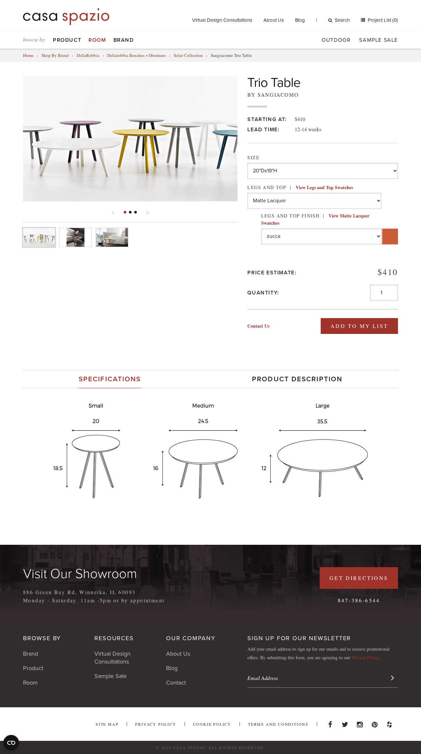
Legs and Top (300, 187)
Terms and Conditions (278, 724)
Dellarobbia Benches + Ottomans (136, 55)
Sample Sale (378, 40)
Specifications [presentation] (110, 379)
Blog (300, 20)
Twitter (345, 723)
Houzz (389, 723)
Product (67, 40)
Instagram (360, 723)
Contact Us (258, 325)
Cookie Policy (212, 724)
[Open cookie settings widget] (11, 743)
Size (253, 157)
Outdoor (336, 40)
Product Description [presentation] (297, 379)
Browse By (42, 638)
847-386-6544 (359, 600)
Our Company (190, 638)
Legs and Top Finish (315, 219)
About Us (273, 20)
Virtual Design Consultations (222, 20)
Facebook (330, 723)
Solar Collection (188, 55)
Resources (114, 638)
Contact (176, 682)
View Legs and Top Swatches (324, 187)
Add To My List (359, 325)
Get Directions (359, 577)
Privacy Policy (365, 657)
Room (97, 40)
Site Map (107, 724)
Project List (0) (382, 20)
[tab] (109, 379)
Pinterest (375, 723)
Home (28, 55)
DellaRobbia (88, 55)
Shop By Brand (55, 55)
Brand (123, 40)
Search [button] (342, 20)
